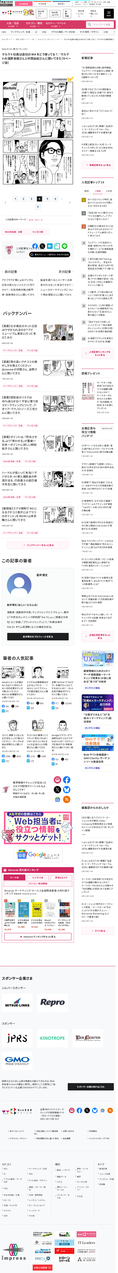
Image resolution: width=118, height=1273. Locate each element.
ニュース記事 (104, 1173)
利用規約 (93, 1131)
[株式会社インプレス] (14, 1252)
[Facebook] (66, 780)
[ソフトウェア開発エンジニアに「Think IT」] (64, 1235)
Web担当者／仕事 (12, 1195)
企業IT (77, 2)
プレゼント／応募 (106, 1179)
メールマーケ (34, 1210)
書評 (79, 1176)
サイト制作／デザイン (89, 31)
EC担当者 (42, 4)
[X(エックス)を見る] (87, 1110)
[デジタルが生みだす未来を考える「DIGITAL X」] (42, 1260)
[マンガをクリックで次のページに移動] (38, 183)
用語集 (102, 1184)
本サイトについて (17, 1131)
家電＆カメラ (61, 877)
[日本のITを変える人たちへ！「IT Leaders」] (86, 1243)
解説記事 (103, 1168)
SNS (44, 31)
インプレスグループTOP (99, 1138)
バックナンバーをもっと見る (40, 545)
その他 (32, 1215)
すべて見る (100, 930)
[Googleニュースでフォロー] (102, 1110)
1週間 (98, 191)
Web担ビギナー (41, 13)
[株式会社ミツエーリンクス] (17, 1003)
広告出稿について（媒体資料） (46, 1132)
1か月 (109, 191)
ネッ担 (34, 793)
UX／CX (7, 1200)
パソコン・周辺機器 (38, 883)
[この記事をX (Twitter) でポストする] (42, 246)
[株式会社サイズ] (88, 1038)
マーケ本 (14, 877)
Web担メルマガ (55, 13)
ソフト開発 (83, 2)
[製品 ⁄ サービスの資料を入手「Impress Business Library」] (86, 1251)
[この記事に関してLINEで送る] (64, 246)
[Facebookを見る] (79, 1110)
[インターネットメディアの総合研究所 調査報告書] (42, 1243)
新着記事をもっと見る (100, 165)
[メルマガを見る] (72, 1110)
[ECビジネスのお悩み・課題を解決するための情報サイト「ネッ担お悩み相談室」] (42, 1268)
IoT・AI (90, 2)
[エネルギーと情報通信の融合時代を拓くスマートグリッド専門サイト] (42, 1251)
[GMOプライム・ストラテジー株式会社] (17, 1061)
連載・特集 (67, 13)
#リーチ (39, 219)
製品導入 (61, 4)
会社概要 (67, 1138)
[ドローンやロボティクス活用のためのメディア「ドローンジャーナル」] (64, 1260)
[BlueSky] (66, 789)
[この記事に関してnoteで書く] (57, 246)
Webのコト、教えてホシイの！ (49, 39)
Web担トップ (7, 39)
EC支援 (98, 4)
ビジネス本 (37, 877)
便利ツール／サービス (62, 1188)
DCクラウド (98, 2)
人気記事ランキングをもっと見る (99, 353)
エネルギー (78, 4)
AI (36, 31)
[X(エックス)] (57, 789)
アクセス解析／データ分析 (63, 31)
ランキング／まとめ (63, 1196)
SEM (5, 1215)
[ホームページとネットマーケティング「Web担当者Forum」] (86, 1235)
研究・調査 (106, 2)
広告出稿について (94, 13)
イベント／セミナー (83, 1188)
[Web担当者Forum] (16, 1112)
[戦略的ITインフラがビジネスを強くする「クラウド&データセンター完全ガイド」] (42, 1235)
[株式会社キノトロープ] (52, 1038)
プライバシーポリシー (19, 1138)
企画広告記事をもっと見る (99, 636)
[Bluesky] (95, 1110)
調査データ (61, 1176)
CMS (106, 31)
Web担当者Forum (12, 12)
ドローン (85, 4)
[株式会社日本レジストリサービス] (17, 1038)
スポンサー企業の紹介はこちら (91, 1086)
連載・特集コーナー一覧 (25, 39)
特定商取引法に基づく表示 (47, 1138)
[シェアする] (35, 246)
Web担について (81, 13)
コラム (59, 1181)
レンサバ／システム (37, 1200)
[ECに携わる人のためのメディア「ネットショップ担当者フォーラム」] (64, 1251)
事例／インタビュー (82, 1170)
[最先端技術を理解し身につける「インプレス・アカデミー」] (86, 1260)
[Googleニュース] (57, 799)
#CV (31, 219)
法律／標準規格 (35, 1195)
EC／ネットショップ (37, 1205)
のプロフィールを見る (38, 636)
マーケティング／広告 (20, 31)
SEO (4, 31)
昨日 (87, 191)
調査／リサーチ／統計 (37, 1188)
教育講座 (92, 4)
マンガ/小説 (82, 1181)
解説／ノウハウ (63, 1170)
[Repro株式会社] (52, 1003)
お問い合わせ (68, 1131)
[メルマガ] (57, 780)
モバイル (7, 1210)
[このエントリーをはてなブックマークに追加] (50, 246)
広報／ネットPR (10, 1205)
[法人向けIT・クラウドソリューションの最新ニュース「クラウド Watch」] (64, 1243)
